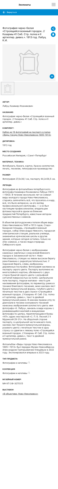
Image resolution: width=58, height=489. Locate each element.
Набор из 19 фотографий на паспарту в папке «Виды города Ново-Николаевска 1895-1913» (26, 133)
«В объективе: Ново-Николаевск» (20, 393)
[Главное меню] (53, 5)
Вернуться (11, 12)
